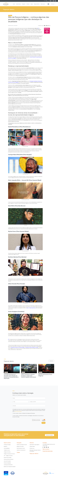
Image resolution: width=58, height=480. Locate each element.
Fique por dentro (34, 453)
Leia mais (51, 360)
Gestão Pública (32, 446)
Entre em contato (49, 435)
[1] (8, 339)
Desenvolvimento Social (21, 448)
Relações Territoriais (20, 446)
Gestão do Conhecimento (21, 450)
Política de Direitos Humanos (8, 459)
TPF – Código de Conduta (8, 455)
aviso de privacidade (18, 411)
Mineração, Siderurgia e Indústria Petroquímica (35, 451)
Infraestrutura (32, 448)
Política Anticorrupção (7, 457)
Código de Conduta (7, 451)
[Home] (5, 4)
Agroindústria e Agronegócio (34, 444)
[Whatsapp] (50, 25)
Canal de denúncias (48, 451)
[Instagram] (43, 447)
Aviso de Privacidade (7, 461)
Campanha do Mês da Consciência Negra (17, 347)
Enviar (43, 422)
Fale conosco (46, 449)
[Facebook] (44, 25)
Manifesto (5, 446)
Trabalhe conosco (7, 450)
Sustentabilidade (6, 448)
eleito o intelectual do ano (31, 307)
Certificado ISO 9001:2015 (8, 464)
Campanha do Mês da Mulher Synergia (31, 347)
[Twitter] (48, 25)
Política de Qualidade (7, 462)
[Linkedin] (46, 25)
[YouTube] (48, 447)
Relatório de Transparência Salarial (9, 466)
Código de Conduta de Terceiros (9, 453)
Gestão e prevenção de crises (22, 444)
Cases (18, 452)
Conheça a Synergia (7, 444)
